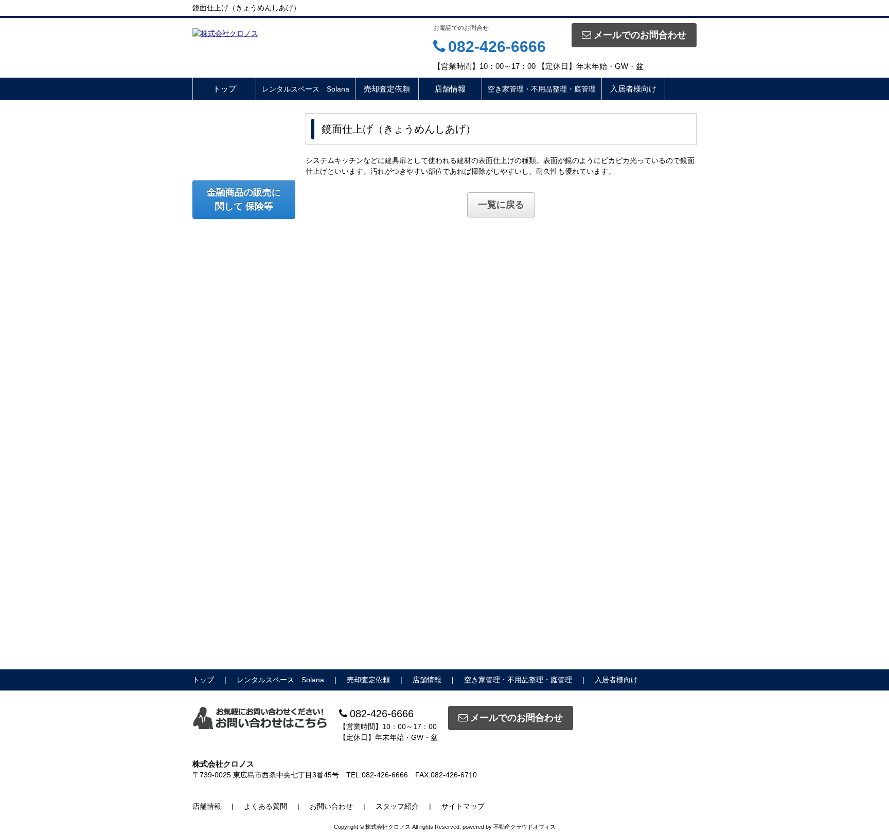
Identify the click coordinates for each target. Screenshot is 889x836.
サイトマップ (463, 806)
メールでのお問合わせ (640, 35)
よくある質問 (265, 806)
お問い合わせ (331, 806)
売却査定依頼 (387, 88)
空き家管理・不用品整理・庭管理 (542, 89)
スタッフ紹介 (397, 806)
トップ (224, 88)
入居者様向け (633, 88)
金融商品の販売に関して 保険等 (244, 199)
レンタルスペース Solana (305, 89)
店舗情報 (450, 88)
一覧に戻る (501, 204)
